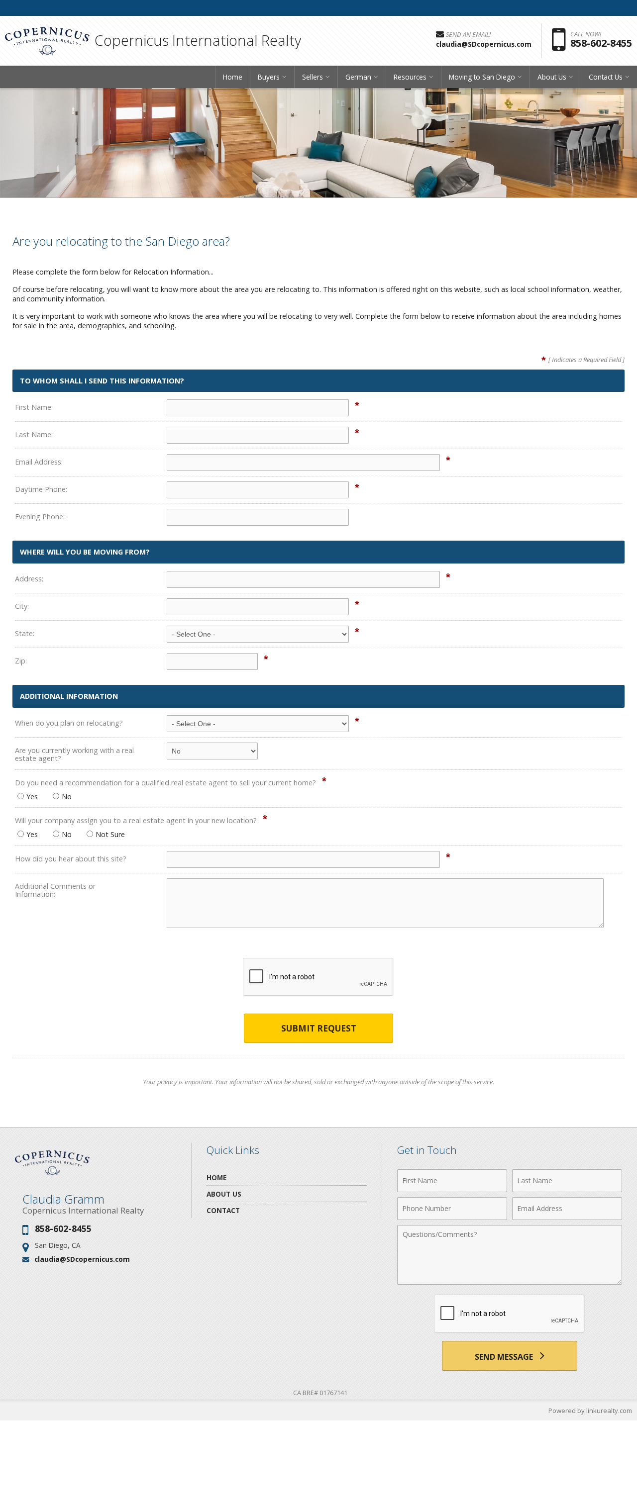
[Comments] (509, 1281)
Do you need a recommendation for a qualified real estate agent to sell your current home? (165, 782)
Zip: (21, 660)
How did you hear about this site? (70, 858)
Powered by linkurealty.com (590, 1410)
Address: (29, 578)
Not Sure (110, 834)
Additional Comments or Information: (55, 890)
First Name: (34, 407)
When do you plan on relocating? (69, 723)
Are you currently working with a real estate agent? (74, 754)
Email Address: (39, 462)
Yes (32, 796)
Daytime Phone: (41, 489)
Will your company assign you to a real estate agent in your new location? (136, 820)
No (67, 796)
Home (232, 77)
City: (22, 606)
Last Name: (34, 434)
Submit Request (318, 1028)
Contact (223, 1210)
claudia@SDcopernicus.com (82, 1259)
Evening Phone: (40, 516)
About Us (224, 1194)
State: (24, 633)
